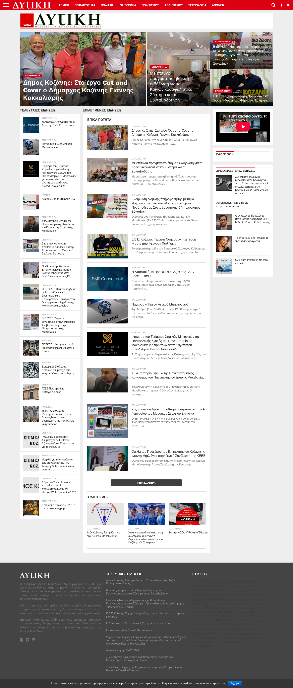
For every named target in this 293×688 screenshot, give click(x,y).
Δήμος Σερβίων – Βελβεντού (248, 599)
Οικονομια (128, 5)
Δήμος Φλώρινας (205, 603)
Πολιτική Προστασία (241, 633)
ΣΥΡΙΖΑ (197, 638)
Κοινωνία (211, 620)
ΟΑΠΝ (233, 624)
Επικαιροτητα (85, 5)
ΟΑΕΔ (225, 624)
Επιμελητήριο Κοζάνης (211, 612)
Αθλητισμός (253, 582)
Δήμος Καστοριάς (256, 594)
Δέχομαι (234, 683)
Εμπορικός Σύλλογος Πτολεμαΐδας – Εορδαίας (244, 608)
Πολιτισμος (150, 5)
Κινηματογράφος (205, 616)
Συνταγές (239, 638)
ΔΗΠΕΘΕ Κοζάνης (220, 590)
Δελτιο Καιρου (228, 603)
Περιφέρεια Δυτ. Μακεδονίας (223, 631)
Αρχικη (64, 5)
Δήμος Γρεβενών (213, 594)
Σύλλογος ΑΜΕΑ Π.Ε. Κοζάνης (229, 642)
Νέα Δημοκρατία (211, 624)
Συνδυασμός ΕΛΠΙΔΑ (217, 638)
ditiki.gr (212, 580)
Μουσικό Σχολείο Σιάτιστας (249, 620)
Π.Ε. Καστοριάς (249, 624)
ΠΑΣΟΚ (266, 624)
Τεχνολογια (197, 5)
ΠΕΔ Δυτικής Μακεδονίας (206, 629)
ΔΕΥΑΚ (198, 590)
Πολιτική (223, 633)
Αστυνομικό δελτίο (212, 585)
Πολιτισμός (261, 633)
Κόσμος (227, 620)
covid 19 (196, 582)
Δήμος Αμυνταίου (244, 590)
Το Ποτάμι (251, 642)
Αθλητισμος (173, 5)
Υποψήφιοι (202, 645)
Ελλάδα (212, 607)
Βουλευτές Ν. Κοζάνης (248, 586)
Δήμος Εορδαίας (233, 594)
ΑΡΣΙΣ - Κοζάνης (233, 581)
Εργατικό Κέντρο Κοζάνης (245, 612)
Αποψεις (218, 5)
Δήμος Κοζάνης (210, 599)
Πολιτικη (107, 5)
